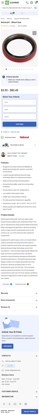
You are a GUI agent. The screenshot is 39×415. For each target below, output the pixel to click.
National (9, 18)
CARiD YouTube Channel (15, 404)
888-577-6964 (12, 156)
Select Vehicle (30, 411)
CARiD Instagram (25, 404)
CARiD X (9, 404)
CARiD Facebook (4, 404)
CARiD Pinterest (20, 404)
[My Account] (31, 2)
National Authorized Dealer (22, 284)
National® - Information (7, 284)
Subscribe (7, 346)
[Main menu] (2, 2)
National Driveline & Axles (21, 18)
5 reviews (12, 26)
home (2, 18)
